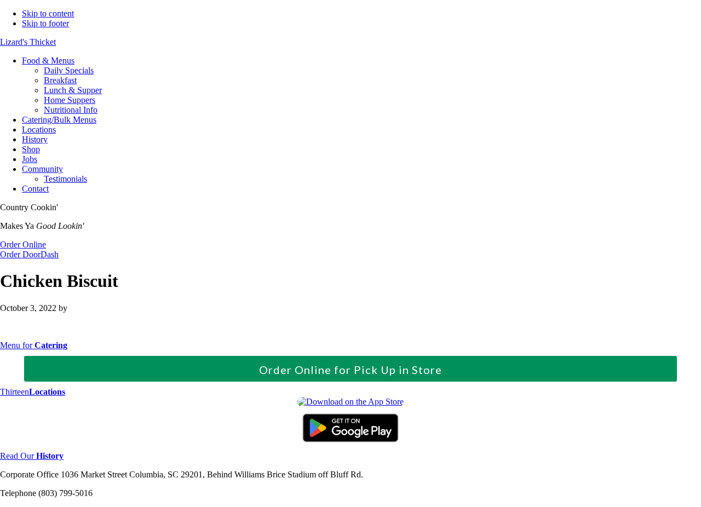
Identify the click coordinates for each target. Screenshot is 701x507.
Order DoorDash (29, 254)
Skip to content (48, 13)
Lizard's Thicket (28, 42)
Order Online (23, 244)
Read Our (32, 455)
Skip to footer (45, 23)
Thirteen (32, 391)
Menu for (33, 345)
